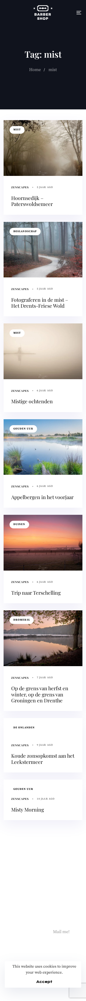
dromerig (21, 620)
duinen (19, 524)
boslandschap (25, 231)
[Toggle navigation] (68, 12)
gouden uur (23, 428)
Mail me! (61, 932)
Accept (44, 982)
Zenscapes (20, 187)
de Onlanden (24, 727)
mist (17, 129)
